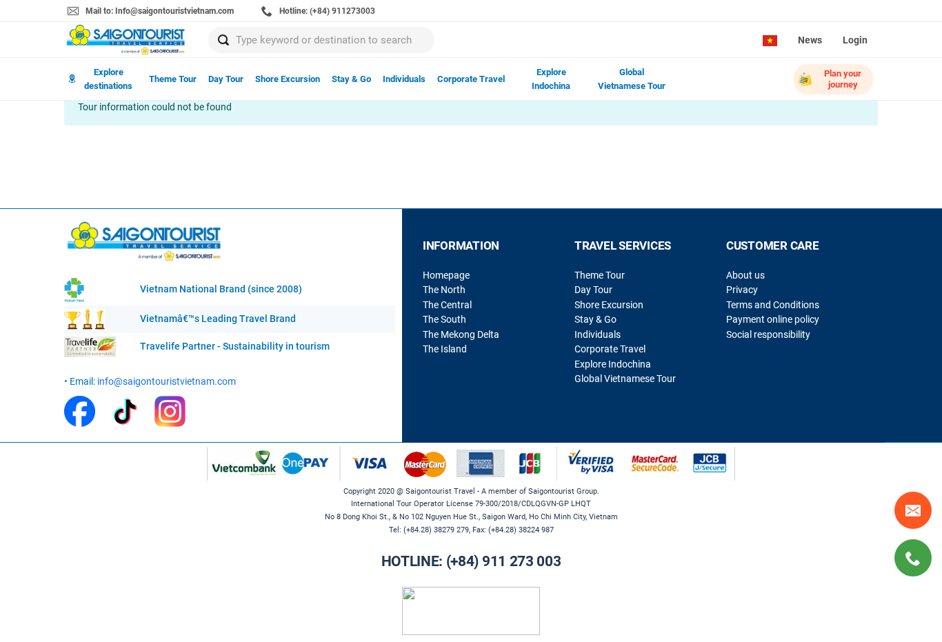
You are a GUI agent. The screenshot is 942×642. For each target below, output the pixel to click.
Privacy (742, 289)
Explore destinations (108, 79)
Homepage (446, 275)
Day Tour (225, 79)
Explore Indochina (551, 79)
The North (444, 289)
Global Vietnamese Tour (631, 79)
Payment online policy (772, 319)
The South (444, 319)
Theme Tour (173, 79)
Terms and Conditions (772, 304)
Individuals (404, 79)
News (810, 40)
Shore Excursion (287, 79)
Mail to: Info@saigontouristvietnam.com (158, 11)
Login (855, 40)
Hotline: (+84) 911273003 (326, 11)
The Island (445, 348)
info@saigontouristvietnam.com (166, 381)
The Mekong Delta (461, 334)
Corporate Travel (471, 79)
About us (745, 275)
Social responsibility (768, 334)
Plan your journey (842, 79)
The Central (447, 304)
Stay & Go (351, 79)
